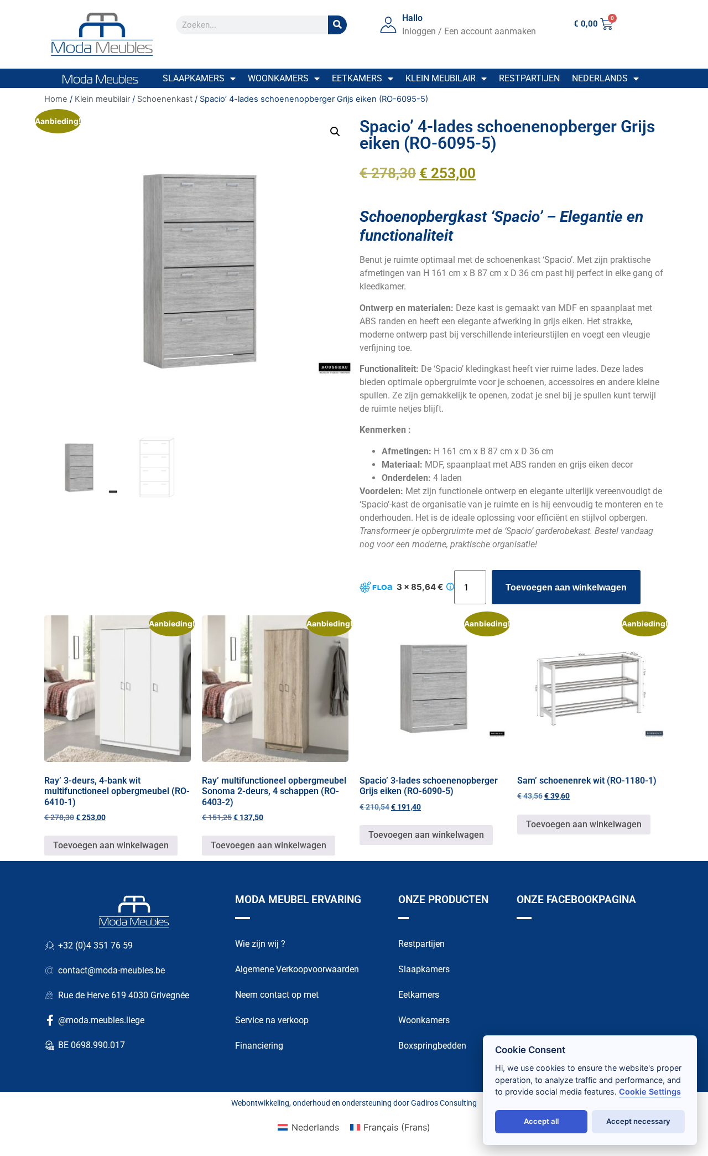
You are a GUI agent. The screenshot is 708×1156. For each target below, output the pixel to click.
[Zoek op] (337, 24)
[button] (335, 132)
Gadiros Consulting (444, 1102)
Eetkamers (357, 78)
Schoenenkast (164, 99)
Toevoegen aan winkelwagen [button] (111, 845)
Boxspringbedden (432, 1045)
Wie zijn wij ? (260, 944)
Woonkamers (278, 78)
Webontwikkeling (260, 1102)
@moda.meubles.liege (101, 1020)
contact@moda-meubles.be (111, 970)
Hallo (412, 18)
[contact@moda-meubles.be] (49, 970)
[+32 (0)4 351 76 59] (49, 945)
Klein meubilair (440, 78)
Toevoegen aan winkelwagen (566, 587)
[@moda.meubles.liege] (49, 1020)
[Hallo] (388, 25)
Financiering (259, 1045)
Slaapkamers (194, 78)
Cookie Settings (650, 1091)
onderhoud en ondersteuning (342, 1102)
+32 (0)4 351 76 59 (95, 945)
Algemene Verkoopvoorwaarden (297, 969)
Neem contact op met (277, 994)
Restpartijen (529, 78)
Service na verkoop (272, 1020)
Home (55, 99)
